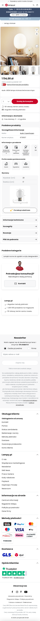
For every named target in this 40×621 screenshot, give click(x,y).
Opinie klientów (10, 563)
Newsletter (6, 466)
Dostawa (5, 440)
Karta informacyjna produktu (18, 85)
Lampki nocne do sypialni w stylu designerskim (21, 256)
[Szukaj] (33, 5)
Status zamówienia (9, 429)
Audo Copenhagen (27, 133)
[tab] (20, 430)
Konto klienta (7, 448)
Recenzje (7, 233)
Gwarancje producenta (11, 444)
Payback (5, 481)
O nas (4, 459)
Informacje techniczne (13, 220)
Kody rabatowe (8, 477)
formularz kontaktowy (30, 400)
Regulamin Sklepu (9, 504)
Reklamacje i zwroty (10, 433)
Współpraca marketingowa (13, 463)
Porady (14, 485)
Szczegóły (7, 226)
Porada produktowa (22, 210)
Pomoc (5, 426)
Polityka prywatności (10, 507)
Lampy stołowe (9, 23)
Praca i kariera (8, 474)
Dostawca (7, 548)
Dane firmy (6, 511)
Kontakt (5, 422)
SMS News (6, 470)
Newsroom (6, 488)
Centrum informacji (10, 500)
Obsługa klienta (10, 413)
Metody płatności (9, 437)
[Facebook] (14, 592)
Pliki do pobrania (10, 239)
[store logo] (11, 5)
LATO (19, 15)
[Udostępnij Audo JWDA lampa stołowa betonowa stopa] (36, 33)
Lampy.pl (7, 454)
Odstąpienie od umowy (12, 418)
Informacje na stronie (13, 495)
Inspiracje (6, 485)
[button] (4, 70)
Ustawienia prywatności (16, 596)
